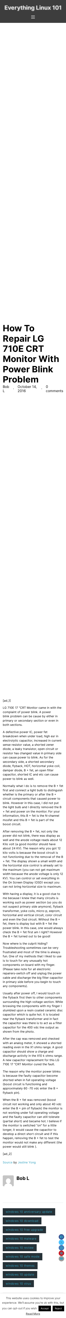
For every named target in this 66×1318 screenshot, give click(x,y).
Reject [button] (58, 1308)
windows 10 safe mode (22, 1256)
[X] (61, 1242)
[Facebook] (61, 1237)
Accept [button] (45, 1308)
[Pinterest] (61, 1253)
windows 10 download (22, 1221)
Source (7, 1162)
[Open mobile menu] (33, 17)
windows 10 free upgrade (24, 1229)
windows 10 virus (18, 1283)
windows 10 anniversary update (29, 1211)
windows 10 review (20, 1247)
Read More (33, 1313)
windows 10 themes (20, 1265)
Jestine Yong (27, 1162)
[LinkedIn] (61, 1248)
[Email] (61, 1258)
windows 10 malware (21, 1238)
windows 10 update (20, 1274)
